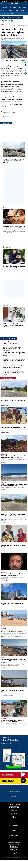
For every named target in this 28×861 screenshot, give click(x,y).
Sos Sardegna (16, 10)
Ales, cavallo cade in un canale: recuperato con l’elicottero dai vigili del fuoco (13, 720)
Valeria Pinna (4, 106)
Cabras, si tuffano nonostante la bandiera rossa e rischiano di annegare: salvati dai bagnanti (14, 360)
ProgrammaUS (4, 7)
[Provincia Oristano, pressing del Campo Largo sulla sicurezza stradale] (14, 388)
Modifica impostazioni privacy (14, 832)
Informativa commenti (14, 835)
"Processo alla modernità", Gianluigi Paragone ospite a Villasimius (14, 267)
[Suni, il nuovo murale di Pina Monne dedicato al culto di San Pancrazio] (14, 415)
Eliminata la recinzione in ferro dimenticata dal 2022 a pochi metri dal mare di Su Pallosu (14, 354)
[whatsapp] (6, 1)
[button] (3, 20)
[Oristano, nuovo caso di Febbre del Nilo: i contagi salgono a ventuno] (14, 591)
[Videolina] (14, 775)
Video (10, 7)
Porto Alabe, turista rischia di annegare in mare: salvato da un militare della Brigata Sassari (13, 630)
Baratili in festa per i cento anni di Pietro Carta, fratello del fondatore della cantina (14, 371)
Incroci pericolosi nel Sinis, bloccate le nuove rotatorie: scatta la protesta (12, 366)
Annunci (14, 796)
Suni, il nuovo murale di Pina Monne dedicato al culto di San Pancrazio (12, 347)
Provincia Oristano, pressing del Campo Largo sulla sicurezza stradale (13, 342)
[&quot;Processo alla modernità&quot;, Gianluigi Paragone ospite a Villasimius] (14, 256)
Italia (20, 7)
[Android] (14, 849)
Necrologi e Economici (14, 825)
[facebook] (4, 1)
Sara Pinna (5, 357)
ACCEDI (25, 1)
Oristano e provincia (12, 18)
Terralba (13, 112)
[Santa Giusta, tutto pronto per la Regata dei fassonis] (14, 678)
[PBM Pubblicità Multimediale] (14, 817)
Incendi (10, 10)
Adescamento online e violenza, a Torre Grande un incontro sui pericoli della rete (13, 574)
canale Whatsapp (23, 61)
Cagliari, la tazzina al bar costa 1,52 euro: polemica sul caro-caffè (14, 227)
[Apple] (14, 846)
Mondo (24, 7)
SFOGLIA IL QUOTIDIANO (7, 13)
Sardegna (15, 7)
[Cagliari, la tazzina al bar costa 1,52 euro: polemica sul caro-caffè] (14, 216)
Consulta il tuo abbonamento (14, 788)
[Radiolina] (14, 781)
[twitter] (2, 1)
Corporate (14, 837)
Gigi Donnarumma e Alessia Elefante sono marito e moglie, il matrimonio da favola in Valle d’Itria (14, 325)
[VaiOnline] (14, 814)
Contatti (14, 830)
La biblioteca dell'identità (14, 793)
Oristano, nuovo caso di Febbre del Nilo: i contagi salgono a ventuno (12, 604)
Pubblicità (14, 827)
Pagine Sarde (14, 798)
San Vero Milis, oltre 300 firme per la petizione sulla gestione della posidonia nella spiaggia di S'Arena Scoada (13, 661)
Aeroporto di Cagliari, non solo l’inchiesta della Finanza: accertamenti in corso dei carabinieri (13, 161)
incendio (7, 116)
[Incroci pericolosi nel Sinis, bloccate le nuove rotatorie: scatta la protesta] (14, 502)
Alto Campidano (6, 112)
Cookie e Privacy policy (14, 822)
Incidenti (23, 10)
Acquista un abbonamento (14, 791)
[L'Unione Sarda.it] (14, 3)
